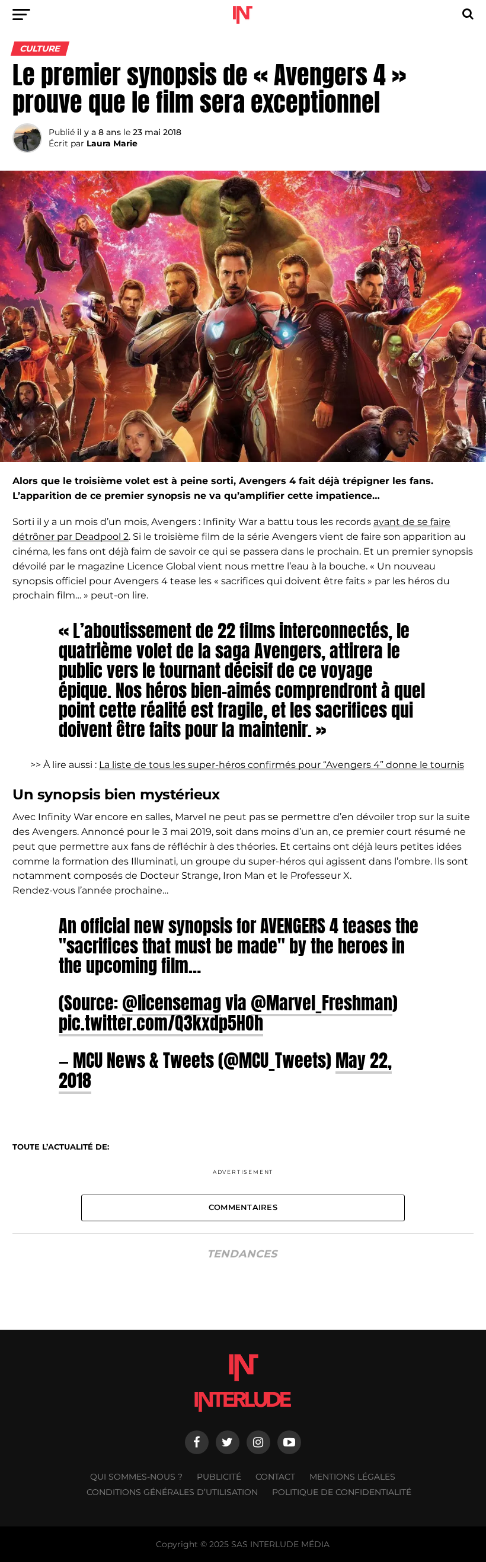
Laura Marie (112, 143)
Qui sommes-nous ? (136, 1476)
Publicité (219, 1476)
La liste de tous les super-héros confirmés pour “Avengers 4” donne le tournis (281, 764)
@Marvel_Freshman (321, 1002)
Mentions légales (352, 1476)
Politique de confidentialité (341, 1492)
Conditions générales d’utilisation (172, 1492)
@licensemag (171, 1002)
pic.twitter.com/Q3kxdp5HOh (161, 1022)
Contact (275, 1476)
